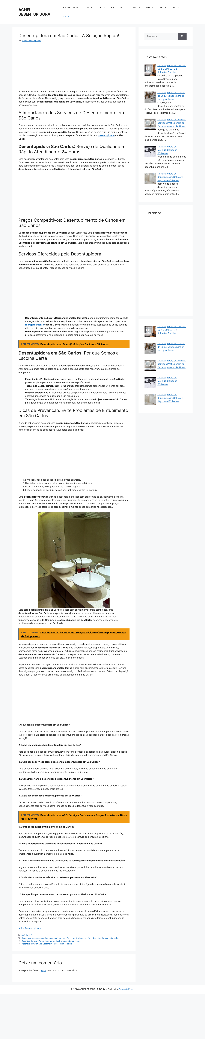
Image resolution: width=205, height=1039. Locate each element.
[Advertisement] (74, 68)
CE (87, 7)
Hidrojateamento (34, 324)
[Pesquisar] (182, 36)
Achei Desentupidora (29, 928)
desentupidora (106, 135)
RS (173, 7)
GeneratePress (126, 989)
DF (99, 7)
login (43, 970)
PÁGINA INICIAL (71, 7)
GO (121, 7)
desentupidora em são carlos (34, 938)
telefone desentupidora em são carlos (102, 938)
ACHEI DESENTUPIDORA (34, 12)
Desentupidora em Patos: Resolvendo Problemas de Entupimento (51, 941)
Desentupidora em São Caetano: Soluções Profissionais (46, 944)
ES (112, 7)
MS (135, 7)
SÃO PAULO (26, 935)
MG (148, 7)
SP (64, 16)
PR (161, 7)
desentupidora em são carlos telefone (66, 938)
